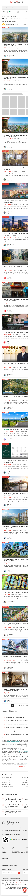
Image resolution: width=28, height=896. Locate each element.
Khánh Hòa (6, 782)
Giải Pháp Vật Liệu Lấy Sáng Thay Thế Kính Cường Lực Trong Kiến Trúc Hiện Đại (13, 806)
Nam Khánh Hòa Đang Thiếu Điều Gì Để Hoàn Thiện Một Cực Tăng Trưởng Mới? (13, 813)
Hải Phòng (6, 784)
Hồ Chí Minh (7, 777)
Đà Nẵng (6, 780)
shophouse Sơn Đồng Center (13, 741)
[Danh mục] (2, 2)
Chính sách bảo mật (19, 883)
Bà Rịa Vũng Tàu (7, 787)
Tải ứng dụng (17, 2)
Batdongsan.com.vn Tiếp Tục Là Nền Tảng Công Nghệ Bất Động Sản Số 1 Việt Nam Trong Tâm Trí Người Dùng (13, 799)
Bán (3, 16)
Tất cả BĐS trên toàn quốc (11, 16)
